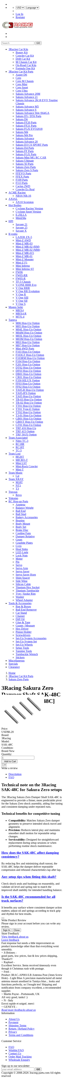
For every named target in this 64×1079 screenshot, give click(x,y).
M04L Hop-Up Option (28, 329)
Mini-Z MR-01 (24, 256)
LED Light (22, 552)
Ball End (21, 510)
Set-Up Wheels (24, 644)
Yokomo (13, 498)
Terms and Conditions (21, 1035)
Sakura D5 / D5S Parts (28, 116)
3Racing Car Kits (18, 49)
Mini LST (21, 463)
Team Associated (18, 437)
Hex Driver (22, 628)
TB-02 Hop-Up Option (29, 402)
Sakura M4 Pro (24, 135)
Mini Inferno (23, 265)
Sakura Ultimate (25, 160)
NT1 (18, 485)
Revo (19, 495)
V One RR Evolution (28, 291)
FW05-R (21, 278)
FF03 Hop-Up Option (28, 383)
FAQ (11, 777)
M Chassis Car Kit (26, 62)
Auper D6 (21, 74)
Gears (19, 539)
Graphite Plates (24, 542)
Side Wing (21, 580)
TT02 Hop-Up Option (28, 412)
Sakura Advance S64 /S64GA (32, 112)
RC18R (20, 444)
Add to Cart (9, 761)
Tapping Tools (24, 651)
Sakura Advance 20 (27, 141)
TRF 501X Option (26, 434)
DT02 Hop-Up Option (28, 367)
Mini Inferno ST (25, 268)
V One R (21, 294)
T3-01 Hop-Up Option (28, 415)
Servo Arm (22, 568)
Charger (20, 616)
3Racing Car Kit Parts (21, 71)
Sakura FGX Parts (26, 154)
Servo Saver (22, 571)
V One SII (21, 300)
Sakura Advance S (26, 109)
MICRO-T (22, 459)
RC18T (20, 447)
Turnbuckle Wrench (27, 654)
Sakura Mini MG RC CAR (31, 157)
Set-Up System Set (26, 641)
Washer (20, 596)
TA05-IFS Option (26, 393)
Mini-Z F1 (21, 262)
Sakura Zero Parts (26, 167)
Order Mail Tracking (20, 1056)
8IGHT (20, 456)
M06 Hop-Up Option (28, 323)
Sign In (6, 930)
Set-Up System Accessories (31, 638)
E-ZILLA (21, 214)
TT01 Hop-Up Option (28, 405)
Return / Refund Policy (21, 1028)
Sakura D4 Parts (25, 147)
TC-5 (19, 450)
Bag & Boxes (23, 606)
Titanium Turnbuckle (27, 590)
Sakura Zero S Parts (27, 170)
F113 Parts (22, 182)
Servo (19, 565)
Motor (19, 558)
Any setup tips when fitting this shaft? (28, 877)
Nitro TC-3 (22, 440)
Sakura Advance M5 (27, 106)
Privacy (13, 1031)
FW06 (19, 272)
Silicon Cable (23, 584)
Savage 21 (21, 224)
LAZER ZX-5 (24, 237)
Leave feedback (10, 939)
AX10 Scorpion (25, 202)
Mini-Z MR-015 (25, 253)
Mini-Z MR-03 (24, 243)
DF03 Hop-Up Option (28, 370)
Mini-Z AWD (23, 240)
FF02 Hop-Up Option (28, 386)
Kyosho (13, 233)
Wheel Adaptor (24, 600)
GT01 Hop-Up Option (28, 424)
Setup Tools (22, 647)
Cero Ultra (22, 90)
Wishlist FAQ (16, 1050)
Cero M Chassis (25, 81)
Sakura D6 (22, 119)
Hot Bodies (15, 205)
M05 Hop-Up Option (28, 326)
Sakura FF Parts (25, 151)
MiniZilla (21, 218)
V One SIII (22, 297)
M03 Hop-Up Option (28, 342)
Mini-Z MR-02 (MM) (28, 249)
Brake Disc (22, 530)
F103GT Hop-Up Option (30, 354)
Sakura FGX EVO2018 (29, 128)
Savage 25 (21, 227)
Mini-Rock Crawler (27, 466)
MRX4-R (21, 313)
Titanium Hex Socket (27, 587)
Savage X (21, 230)
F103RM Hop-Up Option (30, 358)
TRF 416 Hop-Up (26, 428)
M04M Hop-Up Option (29, 332)
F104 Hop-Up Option (28, 361)
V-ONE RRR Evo (26, 284)
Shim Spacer (23, 577)
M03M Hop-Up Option (29, 339)
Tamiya (13, 319)
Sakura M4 (22, 132)
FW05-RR (22, 275)
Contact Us (15, 1053)
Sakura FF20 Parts (26, 122)
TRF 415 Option (25, 431)
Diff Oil (20, 619)
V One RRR (23, 288)
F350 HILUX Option (28, 380)
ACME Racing (17, 192)
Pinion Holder (23, 631)
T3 (17, 488)
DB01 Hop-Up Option (28, 374)
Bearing (20, 520)
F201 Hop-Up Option (28, 364)
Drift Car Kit (23, 58)
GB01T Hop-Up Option (29, 421)
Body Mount (23, 523)
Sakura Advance (25, 138)
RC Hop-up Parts (18, 501)
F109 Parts (22, 179)
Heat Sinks (22, 549)
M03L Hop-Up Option (28, 335)
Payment (13, 1022)
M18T (19, 482)
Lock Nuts (22, 555)
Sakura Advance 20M (28, 93)
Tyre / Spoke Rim (26, 593)
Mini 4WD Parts (25, 348)
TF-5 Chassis (23, 281)
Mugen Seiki (16, 307)
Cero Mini (21, 84)
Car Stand (21, 612)
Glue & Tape (23, 622)
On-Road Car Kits (26, 65)
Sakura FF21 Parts (26, 125)
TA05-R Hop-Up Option (30, 389)
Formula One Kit (25, 68)
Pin (17, 561)
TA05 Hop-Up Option (28, 396)
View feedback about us (14, 936)
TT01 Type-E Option (28, 409)
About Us (14, 1019)
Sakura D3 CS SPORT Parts (32, 144)
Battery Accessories (27, 517)
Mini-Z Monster (25, 259)
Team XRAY (16, 479)
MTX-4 (20, 316)
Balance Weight (24, 507)
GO (38, 43)
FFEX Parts (22, 176)
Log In (19, 14)
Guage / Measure (25, 625)
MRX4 (20, 310)
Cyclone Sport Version (28, 211)
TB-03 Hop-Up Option (29, 399)
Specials (13, 663)
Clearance (14, 666)
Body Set (21, 526)
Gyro (19, 545)
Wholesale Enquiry (19, 1059)
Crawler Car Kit (25, 55)
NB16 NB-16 (23, 195)
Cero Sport (22, 87)
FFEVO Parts (23, 173)
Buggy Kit (22, 52)
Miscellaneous (17, 660)
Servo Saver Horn (26, 574)
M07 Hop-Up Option (28, 345)
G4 (17, 475)
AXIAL (13, 198)
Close (17, 930)
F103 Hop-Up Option (28, 351)
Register (20, 17)
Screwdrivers (23, 635)
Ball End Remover (26, 609)
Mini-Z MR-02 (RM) (27, 246)
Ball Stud (21, 514)
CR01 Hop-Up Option (28, 377)
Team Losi (14, 453)
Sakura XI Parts (24, 163)
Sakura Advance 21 (27, 97)
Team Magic (16, 472)
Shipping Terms (17, 1025)
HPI (11, 221)
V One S (21, 303)
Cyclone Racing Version (29, 208)
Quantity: (6, 754)
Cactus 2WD (23, 186)
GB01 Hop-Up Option (28, 418)
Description (15, 774)
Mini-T (20, 469)
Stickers (20, 657)
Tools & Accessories (20, 603)
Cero (18, 77)
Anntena (20, 504)
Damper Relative (25, 536)
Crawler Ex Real (25, 189)
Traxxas (13, 491)
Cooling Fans (23, 533)
